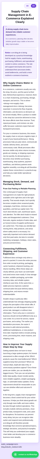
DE (27, 6)
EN (33, 6)
